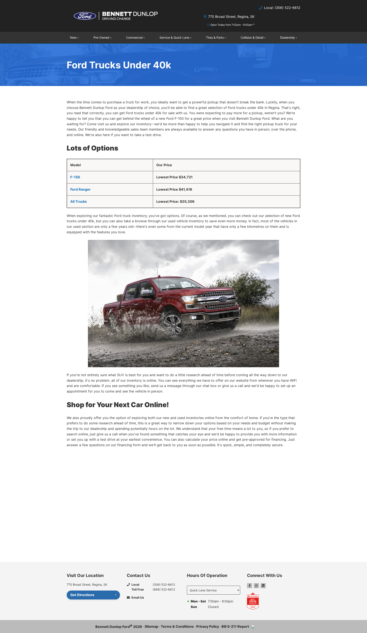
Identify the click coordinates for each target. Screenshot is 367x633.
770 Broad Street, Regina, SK (231, 16)
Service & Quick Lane (174, 37)
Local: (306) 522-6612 (282, 8)
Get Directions (82, 595)
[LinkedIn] (263, 585)
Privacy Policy (207, 626)
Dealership (287, 37)
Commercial (134, 37)
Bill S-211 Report (235, 626)
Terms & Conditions (177, 626)
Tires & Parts (215, 37)
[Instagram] (256, 585)
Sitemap (151, 626)
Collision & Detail (252, 37)
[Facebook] (249, 585)
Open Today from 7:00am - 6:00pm (231, 24)
